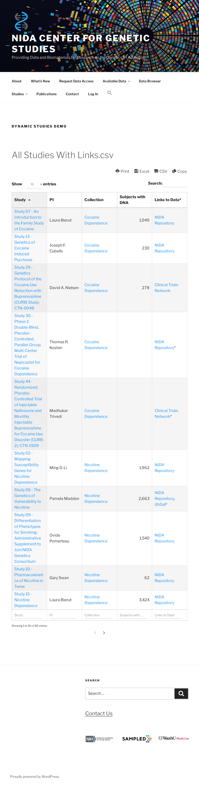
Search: (155, 183)
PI (52, 199)
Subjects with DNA (132, 200)
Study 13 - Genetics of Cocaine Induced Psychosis (24, 248)
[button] (109, 93)
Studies (18, 94)
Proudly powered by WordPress (34, 776)
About (17, 81)
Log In (93, 94)
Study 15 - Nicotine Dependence (25, 600)
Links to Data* (168, 199)
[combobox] (34, 184)
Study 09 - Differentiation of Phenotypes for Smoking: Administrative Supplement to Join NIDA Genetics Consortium (27, 538)
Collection (94, 199)
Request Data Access (76, 81)
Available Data (114, 81)
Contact (72, 94)
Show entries (34, 184)
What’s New (40, 81)
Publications (46, 94)
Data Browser (150, 81)
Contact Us (99, 713)
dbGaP (161, 504)
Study (20, 199)
